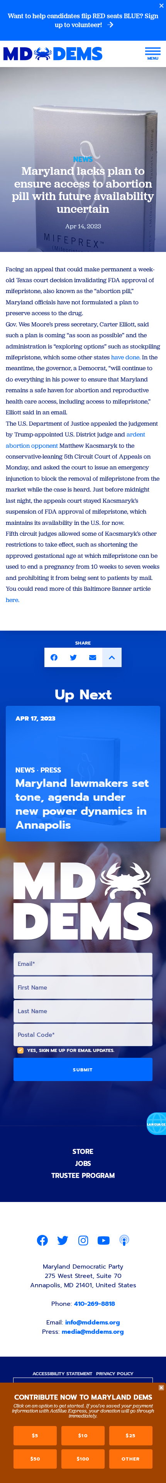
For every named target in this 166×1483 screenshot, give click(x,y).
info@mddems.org (92, 1322)
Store (83, 1152)
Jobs (83, 1164)
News (83, 159)
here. (12, 600)
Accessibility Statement (62, 1373)
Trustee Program (83, 1176)
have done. (126, 357)
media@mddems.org (93, 1331)
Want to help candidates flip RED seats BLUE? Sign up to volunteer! (83, 20)
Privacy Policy (115, 1373)
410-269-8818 (94, 1304)
